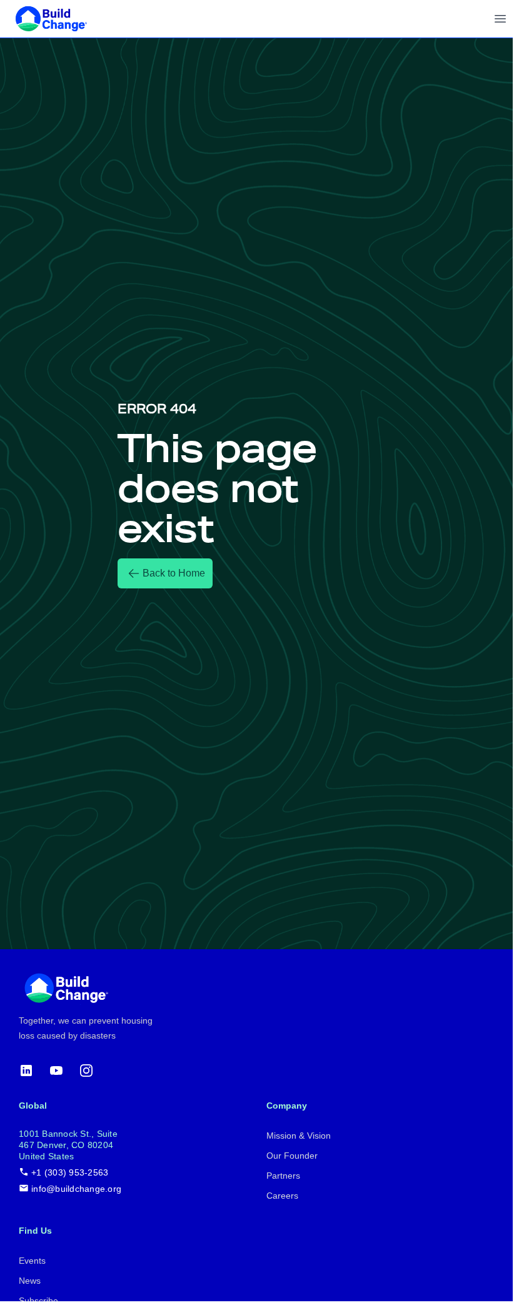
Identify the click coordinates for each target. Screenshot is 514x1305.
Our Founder (292, 1156)
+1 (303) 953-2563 (69, 1172)
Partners (283, 1176)
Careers (282, 1196)
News (30, 1281)
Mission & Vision (298, 1136)
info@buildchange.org (76, 1189)
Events (32, 1261)
